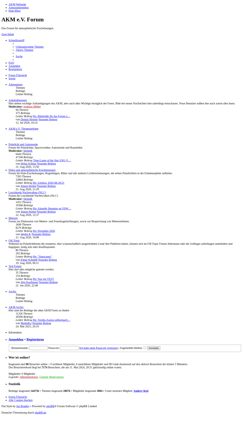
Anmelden (16, 339)
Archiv (12, 291)
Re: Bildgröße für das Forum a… (51, 116)
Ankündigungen (18, 100)
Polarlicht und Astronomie (23, 144)
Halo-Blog (14, 10)
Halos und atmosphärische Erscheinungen (32, 170)
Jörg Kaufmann (29, 282)
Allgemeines (16, 84)
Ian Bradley (23, 406)
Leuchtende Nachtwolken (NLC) (27, 192)
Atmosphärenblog (19, 7)
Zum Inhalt (7, 34)
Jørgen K (26, 234)
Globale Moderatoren (51, 376)
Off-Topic (14, 240)
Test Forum (15, 266)
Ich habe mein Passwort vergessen (98, 347)
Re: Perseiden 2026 (44, 230)
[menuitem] (30, 46)
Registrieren (35, 339)
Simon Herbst (28, 186)
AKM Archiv (16, 307)
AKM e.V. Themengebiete (23, 128)
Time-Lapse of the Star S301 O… (52, 160)
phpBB (50, 406)
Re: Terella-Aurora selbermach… (51, 319)
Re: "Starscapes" (42, 256)
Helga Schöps (28, 163)
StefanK (28, 150)
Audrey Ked (140, 390)
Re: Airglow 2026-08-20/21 (48, 182)
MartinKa (26, 323)
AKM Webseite (17, 4)
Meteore (13, 218)
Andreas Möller (32, 106)
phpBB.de (40, 412)
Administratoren (29, 376)
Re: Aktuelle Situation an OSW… (52, 208)
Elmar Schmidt (29, 259)
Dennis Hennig (29, 119)
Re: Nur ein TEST (43, 279)
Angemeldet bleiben (131, 347)
